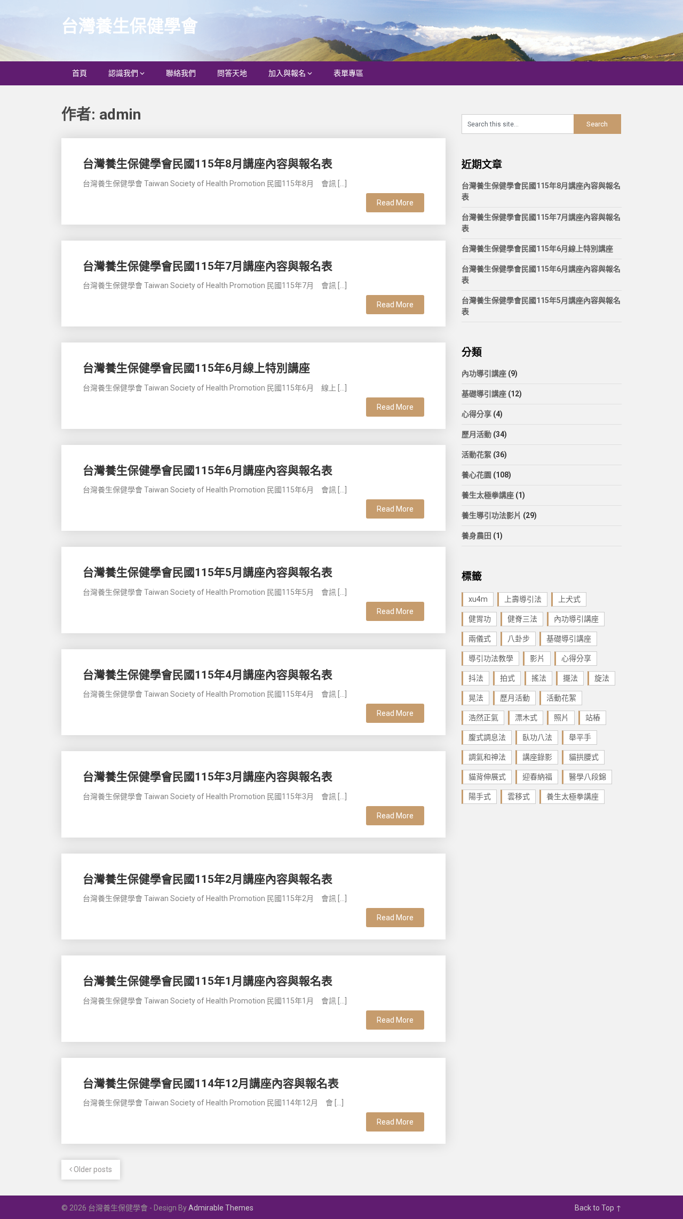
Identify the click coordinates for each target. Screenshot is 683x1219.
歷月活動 (476, 434)
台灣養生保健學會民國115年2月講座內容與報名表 (207, 879)
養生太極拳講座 (488, 495)
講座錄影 (537, 757)
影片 (537, 658)
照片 (561, 717)
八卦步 (518, 638)
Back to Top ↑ (598, 1208)
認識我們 (123, 73)
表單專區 (348, 73)
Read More (395, 202)
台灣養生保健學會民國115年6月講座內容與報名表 (207, 470)
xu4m (478, 599)
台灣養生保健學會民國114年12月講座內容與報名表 (211, 1083)
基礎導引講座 (484, 393)
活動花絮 (476, 454)
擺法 (570, 678)
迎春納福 (537, 776)
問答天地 (232, 73)
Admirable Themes (220, 1208)
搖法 (538, 678)
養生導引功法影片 (491, 515)
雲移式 (518, 796)
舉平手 (580, 737)
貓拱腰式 (584, 757)
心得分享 (476, 414)
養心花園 (476, 475)
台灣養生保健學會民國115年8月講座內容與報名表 (207, 163)
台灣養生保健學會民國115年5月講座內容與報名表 (207, 572)
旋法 (601, 678)
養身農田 (476, 535)
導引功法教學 (490, 658)
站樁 (592, 717)
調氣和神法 (487, 757)
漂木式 (526, 717)
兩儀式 (479, 638)
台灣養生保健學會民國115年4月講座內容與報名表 (207, 674)
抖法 (475, 678)
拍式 (507, 678)
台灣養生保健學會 (129, 26)
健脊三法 (522, 619)
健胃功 (479, 619)
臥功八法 (537, 737)
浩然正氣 (483, 717)
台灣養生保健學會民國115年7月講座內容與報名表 (207, 266)
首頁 (79, 73)
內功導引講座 (484, 373)
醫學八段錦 (587, 776)
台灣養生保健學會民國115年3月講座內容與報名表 (207, 776)
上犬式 (569, 599)
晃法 (475, 698)
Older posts (92, 1169)
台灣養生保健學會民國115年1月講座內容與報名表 (207, 981)
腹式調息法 (487, 737)
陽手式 (479, 796)
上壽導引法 (523, 599)
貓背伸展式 (487, 776)
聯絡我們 (181, 73)
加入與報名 (287, 73)
